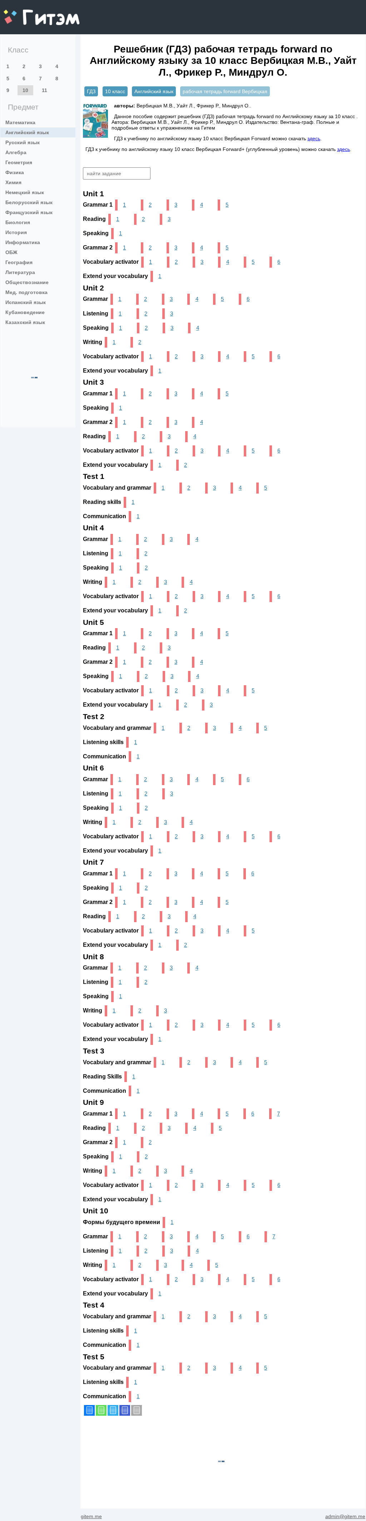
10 (25, 90)
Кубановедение (25, 312)
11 (44, 90)
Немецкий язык (24, 192)
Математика (20, 122)
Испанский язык (25, 302)
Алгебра (15, 152)
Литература (20, 272)
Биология (17, 222)
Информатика (22, 242)
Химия (13, 182)
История (16, 232)
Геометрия (18, 162)
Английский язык (27, 132)
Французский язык (29, 212)
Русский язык (22, 142)
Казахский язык (25, 322)
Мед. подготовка (26, 292)
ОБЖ (11, 252)
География (19, 262)
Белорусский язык (29, 202)
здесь (313, 138)
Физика (14, 172)
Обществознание (27, 282)
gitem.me (22, 12)
